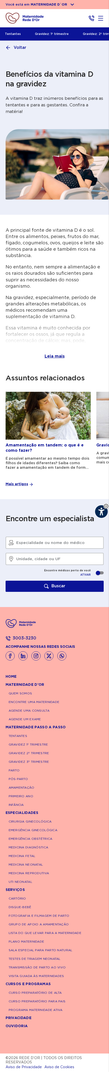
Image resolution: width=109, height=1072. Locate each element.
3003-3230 (24, 638)
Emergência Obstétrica (30, 838)
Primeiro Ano (21, 796)
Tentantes (13, 33)
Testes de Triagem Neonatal (35, 958)
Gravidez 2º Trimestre (29, 753)
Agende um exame (25, 719)
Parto (14, 770)
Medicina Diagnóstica (28, 847)
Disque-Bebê (20, 907)
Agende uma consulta (29, 710)
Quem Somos (20, 693)
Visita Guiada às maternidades (36, 976)
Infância (16, 804)
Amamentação (21, 787)
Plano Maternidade (26, 941)
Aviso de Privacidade (24, 1067)
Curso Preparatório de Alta (35, 992)
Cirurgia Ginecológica (30, 821)
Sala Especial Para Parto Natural (40, 950)
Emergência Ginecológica (33, 830)
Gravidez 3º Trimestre (29, 761)
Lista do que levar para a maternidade (45, 932)
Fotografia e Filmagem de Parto (39, 915)
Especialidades (22, 813)
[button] (106, 506)
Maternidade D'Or (25, 685)
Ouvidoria (17, 1026)
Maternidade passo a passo (36, 727)
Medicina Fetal (22, 855)
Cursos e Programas (28, 984)
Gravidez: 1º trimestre (52, 33)
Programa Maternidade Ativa (36, 1009)
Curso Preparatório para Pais (37, 1001)
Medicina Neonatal (26, 864)
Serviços (15, 890)
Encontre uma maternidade (34, 702)
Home (11, 676)
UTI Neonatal (20, 881)
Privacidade (19, 1018)
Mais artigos (17, 484)
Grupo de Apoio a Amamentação (39, 924)
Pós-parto (18, 779)
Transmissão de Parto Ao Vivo (37, 967)
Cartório (17, 898)
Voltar (20, 48)
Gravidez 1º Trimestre (28, 744)
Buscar (58, 586)
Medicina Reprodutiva (29, 873)
